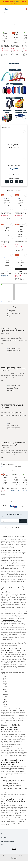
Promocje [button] (14, 29)
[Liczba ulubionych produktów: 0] (23, 9)
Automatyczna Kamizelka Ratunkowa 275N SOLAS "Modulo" (6, 272)
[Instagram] (15, 849)
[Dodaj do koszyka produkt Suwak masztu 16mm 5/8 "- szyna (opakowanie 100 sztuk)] (11, 208)
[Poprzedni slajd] (0, 24)
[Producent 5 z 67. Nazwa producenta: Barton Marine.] (4, 507)
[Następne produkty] (25, 39)
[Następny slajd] (27, 24)
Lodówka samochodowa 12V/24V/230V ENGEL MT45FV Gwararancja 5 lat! (15, 487)
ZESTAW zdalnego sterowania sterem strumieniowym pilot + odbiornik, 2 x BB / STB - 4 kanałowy (21, 242)
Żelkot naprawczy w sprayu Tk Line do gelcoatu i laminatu (5, 46)
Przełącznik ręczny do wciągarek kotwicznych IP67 (20, 213)
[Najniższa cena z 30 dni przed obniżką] (9, 52)
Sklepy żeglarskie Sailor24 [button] (8, 841)
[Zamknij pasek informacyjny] (26, 2)
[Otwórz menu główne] (1, 9)
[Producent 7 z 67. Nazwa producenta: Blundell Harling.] (21, 507)
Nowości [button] (14, 470)
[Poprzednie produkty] (3, 39)
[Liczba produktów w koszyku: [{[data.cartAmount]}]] (25, 9)
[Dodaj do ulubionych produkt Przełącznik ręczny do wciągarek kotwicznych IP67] (26, 195)
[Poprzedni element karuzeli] (1, 506)
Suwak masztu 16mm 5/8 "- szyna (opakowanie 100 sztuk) (7, 213)
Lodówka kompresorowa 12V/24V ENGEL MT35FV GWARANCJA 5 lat (5, 487)
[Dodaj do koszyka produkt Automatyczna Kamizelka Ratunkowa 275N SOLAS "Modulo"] (11, 268)
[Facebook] (13, 849)
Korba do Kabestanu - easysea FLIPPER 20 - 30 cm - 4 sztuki (15, 46)
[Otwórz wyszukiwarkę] (20, 9)
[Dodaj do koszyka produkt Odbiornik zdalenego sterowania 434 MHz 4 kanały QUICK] (11, 238)
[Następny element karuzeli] (26, 506)
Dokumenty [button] (4, 837)
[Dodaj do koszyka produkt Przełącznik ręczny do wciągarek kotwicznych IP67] (25, 208)
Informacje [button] (4, 844)
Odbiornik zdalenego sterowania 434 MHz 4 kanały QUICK (7, 242)
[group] (14, 16)
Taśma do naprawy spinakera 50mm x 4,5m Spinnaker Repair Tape (14, 164)
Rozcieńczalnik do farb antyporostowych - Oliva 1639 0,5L (21, 272)
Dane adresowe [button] (5, 834)
